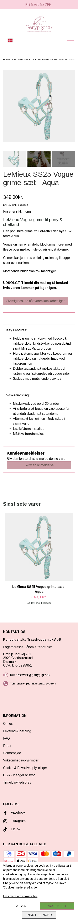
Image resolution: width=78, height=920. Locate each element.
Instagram (18, 821)
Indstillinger (39, 914)
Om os (8, 723)
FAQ (6, 738)
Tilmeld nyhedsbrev (17, 782)
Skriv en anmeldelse (39, 465)
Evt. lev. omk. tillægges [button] (15, 205)
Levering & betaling (17, 731)
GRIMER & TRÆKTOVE (32, 59)
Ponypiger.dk (14, 639)
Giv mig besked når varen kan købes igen (35, 301)
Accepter (57, 905)
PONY (15, 59)
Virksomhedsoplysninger (20, 760)
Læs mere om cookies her (20, 896)
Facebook (18, 812)
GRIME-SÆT (52, 59)
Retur (7, 745)
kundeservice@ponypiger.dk (30, 675)
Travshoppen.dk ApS (44, 639)
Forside (6, 59)
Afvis (21, 905)
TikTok (15, 829)
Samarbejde (12, 753)
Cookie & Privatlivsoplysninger (25, 768)
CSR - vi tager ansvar (19, 775)
